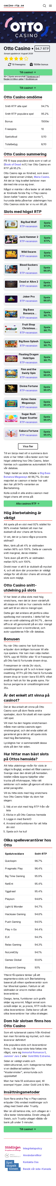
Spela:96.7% (47, 314)
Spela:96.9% (47, 269)
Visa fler (28, 446)
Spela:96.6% (47, 373)
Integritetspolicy (32, 1148)
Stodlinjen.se (31, 79)
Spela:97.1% (47, 239)
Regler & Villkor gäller (14, 79)
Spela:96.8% (47, 284)
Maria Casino (41, 176)
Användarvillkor (32, 1155)
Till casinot (26, 72)
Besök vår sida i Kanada (37, 1168)
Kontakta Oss (30, 1162)
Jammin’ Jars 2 (12, 1056)
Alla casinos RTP (26, 503)
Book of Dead (13, 164)
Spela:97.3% (47, 224)
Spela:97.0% (47, 254)
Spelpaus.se (33, 76)
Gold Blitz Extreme (39, 1056)
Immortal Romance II (34, 1052)
